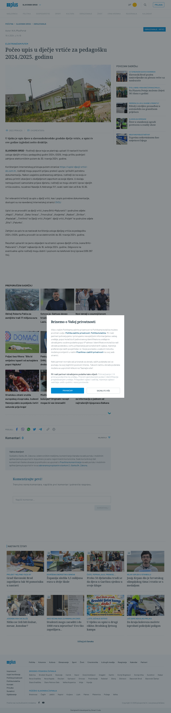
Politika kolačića (98, 333)
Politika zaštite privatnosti (77, 333)
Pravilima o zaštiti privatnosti (89, 352)
